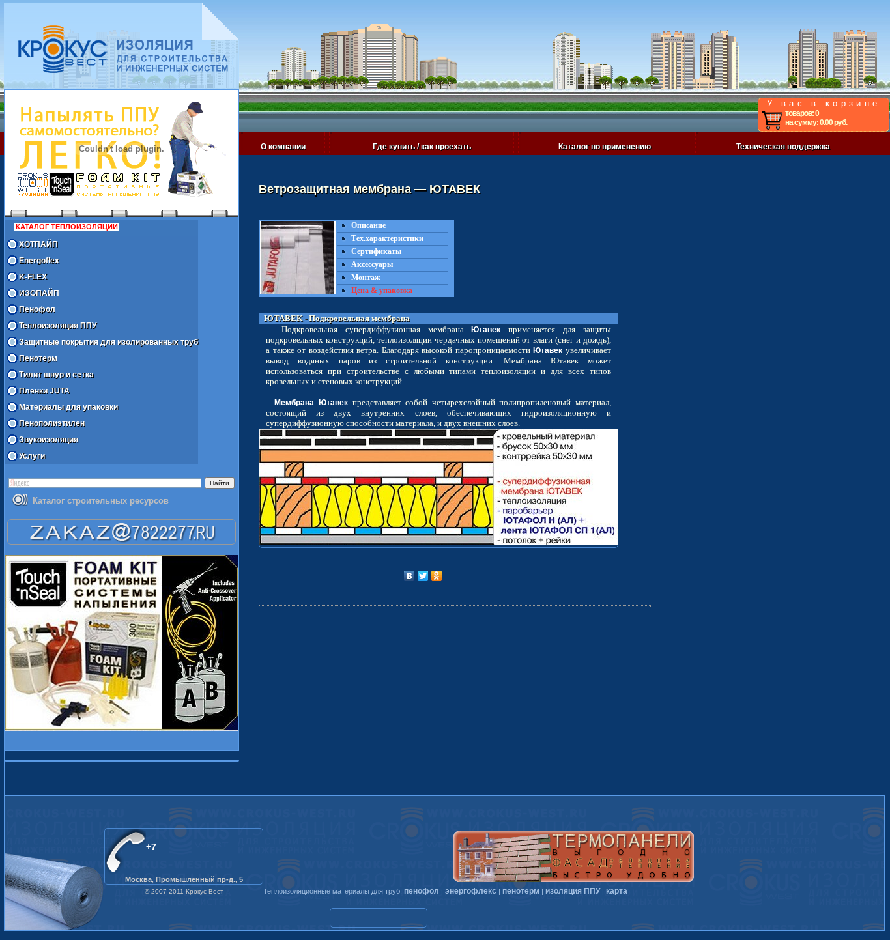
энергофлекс (470, 891)
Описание (368, 225)
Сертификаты (376, 251)
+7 (151, 847)
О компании (283, 146)
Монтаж (365, 277)
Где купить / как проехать (422, 146)
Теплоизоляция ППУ (57, 325)
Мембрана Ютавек (311, 402)
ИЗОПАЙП (39, 293)
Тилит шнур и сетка (56, 374)
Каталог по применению (604, 146)
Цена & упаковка (381, 290)
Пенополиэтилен (52, 423)
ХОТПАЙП (38, 244)
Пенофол (37, 309)
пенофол (421, 891)
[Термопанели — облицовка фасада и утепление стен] (573, 856)
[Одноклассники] (437, 575)
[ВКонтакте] (409, 575)
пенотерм (520, 891)
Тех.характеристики (387, 238)
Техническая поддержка (783, 146)
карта (616, 891)
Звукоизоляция (48, 439)
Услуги (32, 456)
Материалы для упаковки (68, 407)
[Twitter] (423, 575)
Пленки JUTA (44, 390)
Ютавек (485, 329)
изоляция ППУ (572, 891)
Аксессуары (372, 264)
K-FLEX (33, 276)
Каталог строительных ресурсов (101, 501)
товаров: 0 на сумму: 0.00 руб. (816, 118)
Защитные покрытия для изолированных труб (108, 342)
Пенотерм (38, 358)
